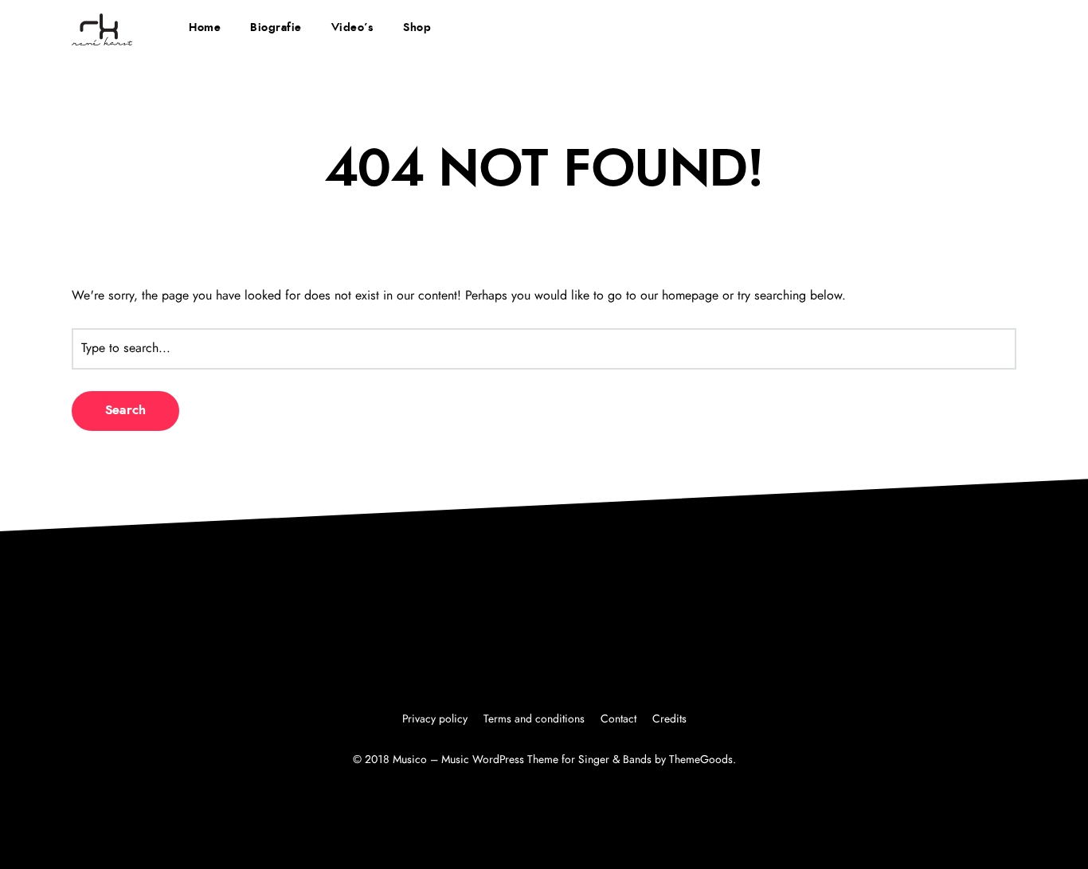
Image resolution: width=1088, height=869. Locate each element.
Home (205, 27)
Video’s (352, 27)
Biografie (276, 27)
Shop (417, 27)
